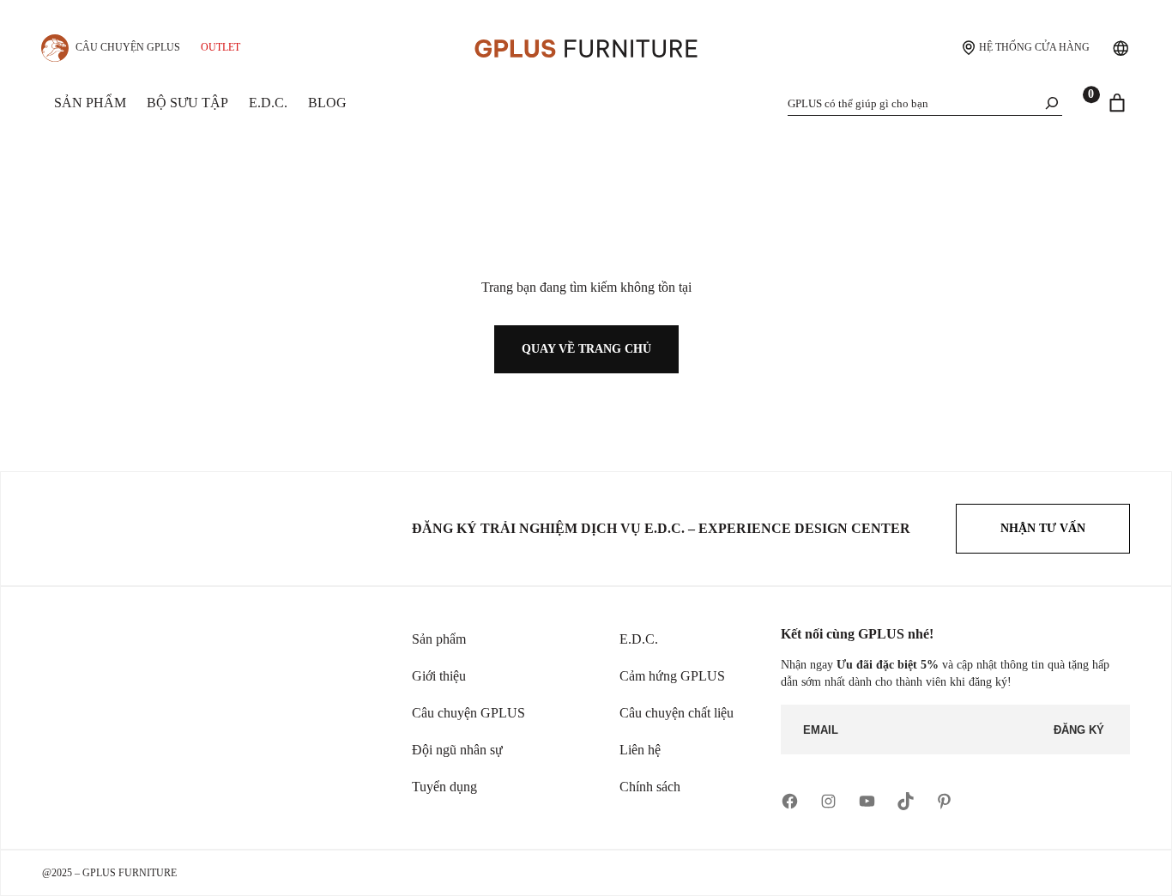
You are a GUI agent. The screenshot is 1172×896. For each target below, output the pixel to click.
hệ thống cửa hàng (1034, 47)
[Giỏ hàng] (1117, 103)
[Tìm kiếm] (1052, 102)
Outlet (220, 47)
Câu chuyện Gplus (128, 47)
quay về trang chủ (586, 348)
